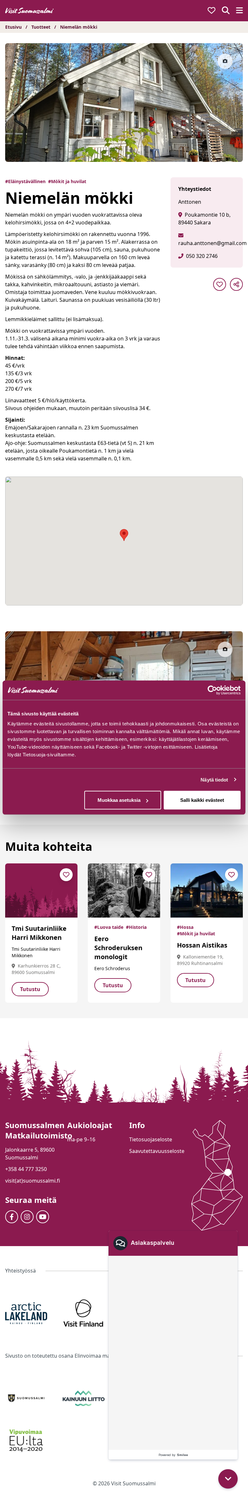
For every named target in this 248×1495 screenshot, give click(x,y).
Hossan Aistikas (202, 945)
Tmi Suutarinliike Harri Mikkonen (39, 933)
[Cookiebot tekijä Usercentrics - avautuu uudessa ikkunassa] (212, 690)
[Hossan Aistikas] (206, 890)
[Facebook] (11, 1216)
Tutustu (30, 989)
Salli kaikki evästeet (202, 800)
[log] (173, 1353)
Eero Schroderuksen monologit (118, 947)
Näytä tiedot (214, 779)
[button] (228, 1479)
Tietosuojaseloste (150, 1139)
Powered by (173, 1455)
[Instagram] (27, 1216)
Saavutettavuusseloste (156, 1151)
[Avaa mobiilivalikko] (239, 10)
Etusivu (13, 27)
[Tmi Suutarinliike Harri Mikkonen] (41, 890)
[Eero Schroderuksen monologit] (124, 890)
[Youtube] (42, 1216)
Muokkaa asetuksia (119, 800)
